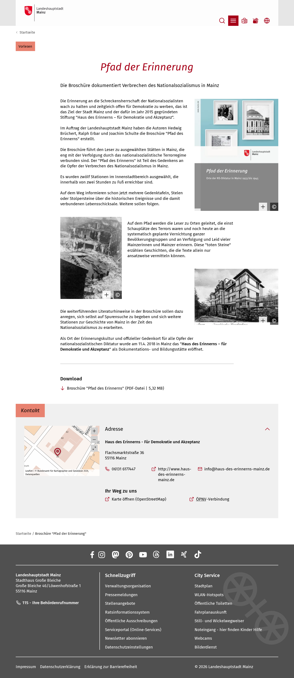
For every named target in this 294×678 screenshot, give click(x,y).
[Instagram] (101, 554)
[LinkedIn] (170, 554)
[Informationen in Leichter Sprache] (244, 21)
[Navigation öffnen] (233, 21)
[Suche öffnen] (222, 21)
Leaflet (29, 471)
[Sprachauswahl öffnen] (267, 21)
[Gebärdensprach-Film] (256, 21)
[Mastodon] (115, 554)
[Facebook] (91, 554)
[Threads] (156, 554)
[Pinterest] (129, 554)
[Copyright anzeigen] (273, 207)
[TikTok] (198, 554)
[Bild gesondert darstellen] (262, 207)
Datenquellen (32, 474)
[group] (62, 451)
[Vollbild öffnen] (94, 448)
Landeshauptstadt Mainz (230, 666)
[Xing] (184, 554)
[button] (25, 46)
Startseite (27, 32)
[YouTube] (143, 554)
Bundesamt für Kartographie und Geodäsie (60, 471)
